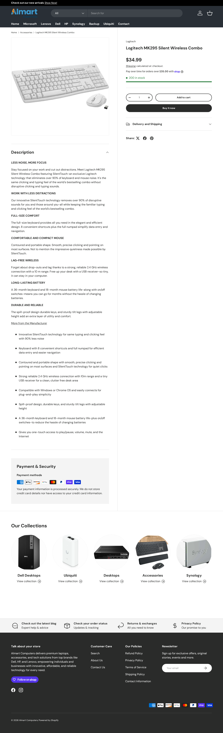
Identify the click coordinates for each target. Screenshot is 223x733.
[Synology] (194, 552)
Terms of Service (135, 667)
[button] (210, 13)
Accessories (26, 32)
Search (95, 653)
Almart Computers (28, 720)
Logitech (131, 41)
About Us (97, 660)
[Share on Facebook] (144, 138)
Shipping (131, 66)
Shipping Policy (135, 674)
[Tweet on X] (137, 138)
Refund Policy (134, 653)
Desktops (111, 575)
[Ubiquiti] (70, 552)
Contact (123, 24)
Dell (57, 24)
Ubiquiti (108, 24)
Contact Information (138, 681)
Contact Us (98, 667)
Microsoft (30, 24)
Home (15, 24)
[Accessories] (152, 552)
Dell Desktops (29, 575)
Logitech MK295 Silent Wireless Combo (55, 32)
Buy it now (169, 108)
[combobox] (117, 13)
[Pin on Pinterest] (151, 138)
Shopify (55, 720)
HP (66, 24)
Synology (78, 24)
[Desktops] (111, 552)
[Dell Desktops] (29, 552)
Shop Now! (51, 2)
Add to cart (183, 97)
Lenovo (46, 24)
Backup (94, 24)
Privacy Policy (134, 660)
